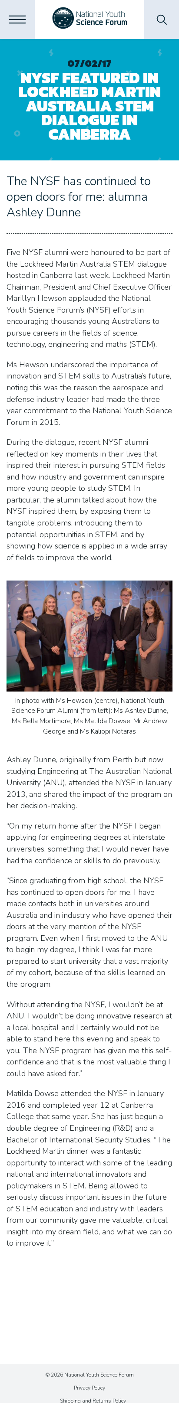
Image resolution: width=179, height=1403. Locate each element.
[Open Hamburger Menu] (17, 19)
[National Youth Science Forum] (90, 20)
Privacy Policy (89, 1387)
